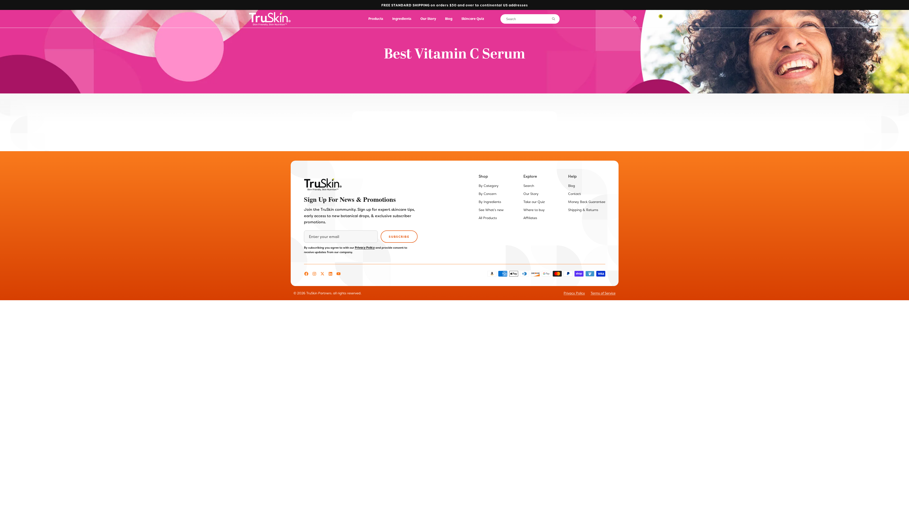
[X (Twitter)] (322, 273)
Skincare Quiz (472, 19)
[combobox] (530, 19)
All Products (488, 218)
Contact (574, 194)
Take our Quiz (534, 202)
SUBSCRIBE (399, 237)
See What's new (491, 210)
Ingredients (401, 19)
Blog (448, 19)
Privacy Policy (365, 248)
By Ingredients (490, 202)
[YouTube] (338, 273)
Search (528, 186)
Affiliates (530, 218)
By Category (489, 186)
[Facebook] (306, 273)
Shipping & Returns (583, 210)
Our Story (428, 19)
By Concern (487, 194)
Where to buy (534, 210)
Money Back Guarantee (586, 202)
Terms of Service (603, 293)
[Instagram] (314, 273)
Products (375, 19)
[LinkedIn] (330, 273)
